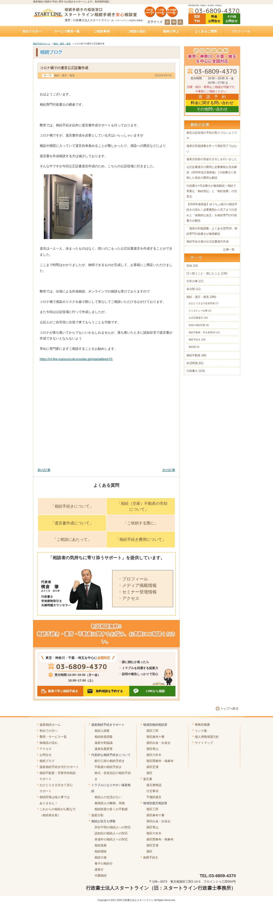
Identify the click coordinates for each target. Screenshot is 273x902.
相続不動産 (193, 355)
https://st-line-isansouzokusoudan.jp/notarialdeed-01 (76, 359)
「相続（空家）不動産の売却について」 (142, 506)
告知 (189, 265)
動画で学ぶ (171, 31)
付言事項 (152, 791)
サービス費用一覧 (67, 31)
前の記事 (44, 470)
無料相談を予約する (109, 691)
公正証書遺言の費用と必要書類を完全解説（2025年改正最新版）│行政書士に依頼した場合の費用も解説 (211, 172)
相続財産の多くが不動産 (111, 809)
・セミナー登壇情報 (137, 591)
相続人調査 (102, 730)
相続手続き (194, 339)
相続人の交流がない (108, 797)
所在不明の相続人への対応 (113, 827)
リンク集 (201, 730)
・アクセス (128, 598)
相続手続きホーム (41, 43)
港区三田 (152, 730)
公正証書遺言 (196, 317)
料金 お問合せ (214, 19)
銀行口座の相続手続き (110, 761)
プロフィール (240, 31)
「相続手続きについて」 (72, 506)
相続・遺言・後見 (62, 43)
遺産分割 (97, 815)
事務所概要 (202, 724)
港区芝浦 (152, 767)
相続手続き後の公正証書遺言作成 (207, 241)
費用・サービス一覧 (53, 736)
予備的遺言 (153, 797)
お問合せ (45, 755)
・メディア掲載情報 (137, 585)
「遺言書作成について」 (72, 523)
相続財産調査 (104, 736)
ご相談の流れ (136, 31)
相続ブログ (47, 761)
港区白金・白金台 (158, 742)
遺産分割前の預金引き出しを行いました (211, 159)
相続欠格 (101, 857)
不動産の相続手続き (108, 767)
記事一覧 (229, 249)
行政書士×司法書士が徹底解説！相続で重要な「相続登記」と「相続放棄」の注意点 (211, 191)
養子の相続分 (104, 863)
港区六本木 (153, 755)
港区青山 (152, 748)
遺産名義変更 (104, 748)
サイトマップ (204, 742)
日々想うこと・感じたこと (203, 273)
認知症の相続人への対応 (111, 833)
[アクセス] (161, 15)
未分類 (190, 289)
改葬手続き (150, 857)
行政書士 (192, 370)
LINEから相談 (155, 691)
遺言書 (147, 779)
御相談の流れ (48, 742)
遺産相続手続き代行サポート (59, 767)
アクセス (45, 748)
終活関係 (192, 363)
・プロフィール (133, 579)
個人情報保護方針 (207, 736)
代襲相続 (101, 875)
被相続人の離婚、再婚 (110, 803)
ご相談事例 (102, 31)
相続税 (192, 346)
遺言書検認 (153, 785)
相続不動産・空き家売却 (202, 332)
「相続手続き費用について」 (140, 539)
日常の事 (192, 281)
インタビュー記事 (198, 310)
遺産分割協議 (104, 742)
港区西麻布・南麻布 (160, 761)
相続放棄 (101, 845)
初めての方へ (32, 31)
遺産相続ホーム (50, 724)
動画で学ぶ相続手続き (63, 691)
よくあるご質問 (206, 31)
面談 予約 (197, 19)
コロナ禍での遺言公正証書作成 (64, 68)
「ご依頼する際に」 (140, 523)
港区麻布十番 (155, 736)
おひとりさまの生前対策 (202, 303)
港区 (149, 773)
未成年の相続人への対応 (111, 839)
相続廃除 (101, 851)
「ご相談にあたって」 (72, 539)
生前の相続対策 (197, 325)
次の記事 (168, 470)
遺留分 (99, 869)
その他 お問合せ (232, 19)
